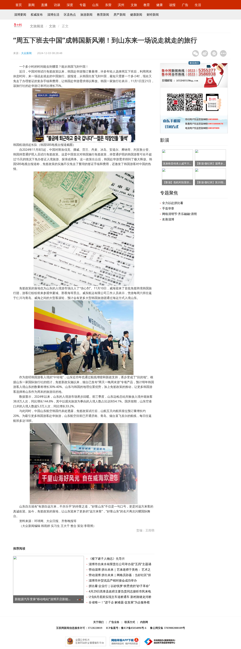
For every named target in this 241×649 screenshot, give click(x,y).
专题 (82, 5)
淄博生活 (53, 14)
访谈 (57, 5)
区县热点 (70, 14)
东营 (108, 5)
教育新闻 (103, 14)
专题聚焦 (169, 193)
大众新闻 (26, 53)
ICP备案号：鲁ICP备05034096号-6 (126, 628)
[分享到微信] (195, 53)
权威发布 (37, 14)
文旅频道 (36, 26)
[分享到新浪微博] (204, 53)
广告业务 (114, 622)
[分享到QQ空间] (214, 53)
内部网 (144, 622)
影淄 (164, 140)
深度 (70, 5)
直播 (44, 5)
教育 (146, 5)
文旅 (134, 5)
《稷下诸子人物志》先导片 (107, 559)
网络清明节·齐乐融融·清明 (179, 214)
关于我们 (98, 622)
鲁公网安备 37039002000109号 (167, 628)
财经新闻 (153, 14)
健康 (159, 5)
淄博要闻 (20, 14)
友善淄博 (168, 219)
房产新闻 (120, 14)
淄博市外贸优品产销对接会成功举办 (113, 580)
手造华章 (168, 208)
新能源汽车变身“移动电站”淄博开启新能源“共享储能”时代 (53, 599)
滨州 (121, 5)
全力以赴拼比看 (172, 203)
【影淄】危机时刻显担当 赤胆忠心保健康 (187, 182)
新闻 (31, 5)
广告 (185, 5)
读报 (172, 5)
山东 (95, 5)
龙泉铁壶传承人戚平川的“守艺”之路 (183, 163)
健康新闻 (136, 14)
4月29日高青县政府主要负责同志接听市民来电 (120, 591)
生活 (198, 5)
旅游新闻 (86, 14)
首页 (18, 5)
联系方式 (129, 622)
